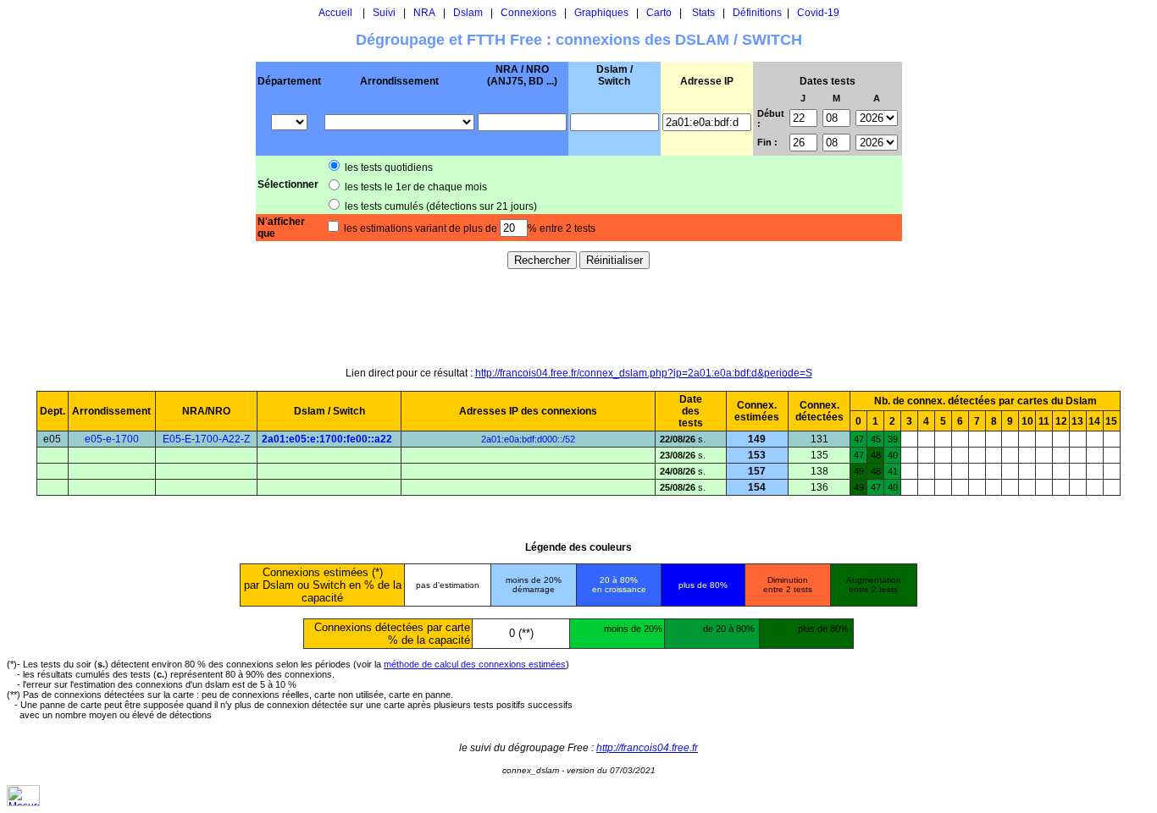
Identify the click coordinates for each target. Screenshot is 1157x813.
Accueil (335, 13)
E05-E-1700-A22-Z (206, 439)
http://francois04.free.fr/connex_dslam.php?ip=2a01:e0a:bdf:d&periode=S (643, 373)
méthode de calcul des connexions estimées (475, 664)
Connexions (528, 13)
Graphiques (601, 13)
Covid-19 (818, 13)
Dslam (468, 13)
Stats (703, 13)
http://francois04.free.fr (647, 748)
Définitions (757, 13)
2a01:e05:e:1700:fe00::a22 (327, 439)
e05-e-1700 (112, 439)
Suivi (384, 13)
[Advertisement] (578, 317)
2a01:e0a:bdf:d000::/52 (528, 439)
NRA (424, 13)
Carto (659, 13)
